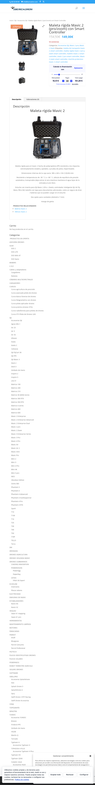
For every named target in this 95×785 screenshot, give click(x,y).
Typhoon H (15, 742)
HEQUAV (13, 611)
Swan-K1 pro (16, 617)
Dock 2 (13, 363)
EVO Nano (15, 259)
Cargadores (15, 272)
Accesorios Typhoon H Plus (23, 751)
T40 (12, 530)
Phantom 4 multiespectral (21, 498)
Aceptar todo (55, 775)
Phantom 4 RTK (17, 505)
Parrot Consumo (17, 645)
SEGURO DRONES (16, 669)
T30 (12, 526)
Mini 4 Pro (15, 466)
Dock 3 (13, 366)
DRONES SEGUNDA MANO (20, 558)
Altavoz (14, 338)
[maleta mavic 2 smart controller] (22, 66)
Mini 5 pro (15, 473)
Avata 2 (14, 345)
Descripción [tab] (16, 99)
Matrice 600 (15, 413)
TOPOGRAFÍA (14, 708)
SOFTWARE (14, 673)
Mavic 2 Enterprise (18, 416)
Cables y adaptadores (18, 270)
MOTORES (13, 628)
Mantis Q (14, 735)
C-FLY (12, 266)
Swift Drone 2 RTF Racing (21, 697)
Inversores (15, 587)
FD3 (12, 683)
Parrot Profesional (18, 648)
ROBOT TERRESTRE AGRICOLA (21, 666)
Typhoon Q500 (16, 758)
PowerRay (17, 574)
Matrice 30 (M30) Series (20, 395)
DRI (11, 547)
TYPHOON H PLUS (18, 748)
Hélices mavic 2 (21, 212)
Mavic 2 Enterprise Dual (20, 423)
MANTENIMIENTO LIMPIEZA (20, 624)
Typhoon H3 (16, 755)
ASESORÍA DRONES (17, 242)
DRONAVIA (14, 551)
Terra (13, 544)
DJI (15, 20)
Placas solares (16, 590)
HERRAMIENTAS (16, 621)
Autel (12, 246)
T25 (12, 523)
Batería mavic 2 (21, 209)
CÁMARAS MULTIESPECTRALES (21, 279)
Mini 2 (13, 459)
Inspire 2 (14, 374)
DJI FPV (13, 356)
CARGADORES (15, 283)
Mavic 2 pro (74, 45)
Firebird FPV (16, 725)
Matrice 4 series (17, 406)
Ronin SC (14, 607)
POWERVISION (16, 568)
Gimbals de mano (18, 370)
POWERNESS (14, 662)
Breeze (14, 721)
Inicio (11, 20)
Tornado (14, 739)
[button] (90, 756)
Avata (13, 342)
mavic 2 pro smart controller (68, 56)
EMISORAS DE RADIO (18, 597)
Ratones (14, 276)
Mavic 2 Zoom (16, 430)
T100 (13, 515)
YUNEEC (13, 715)
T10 (12, 512)
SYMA (12, 704)
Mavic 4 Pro (15, 441)
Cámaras (14, 349)
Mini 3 (13, 462)
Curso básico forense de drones (23, 296)
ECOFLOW (13, 584)
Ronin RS (14, 604)
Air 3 (13, 331)
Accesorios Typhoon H (21, 745)
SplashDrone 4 (17, 690)
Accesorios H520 (19, 765)
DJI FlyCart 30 (16, 352)
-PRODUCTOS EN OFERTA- (20, 238)
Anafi (13, 637)
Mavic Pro (15, 455)
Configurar (84, 775)
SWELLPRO (14, 676)
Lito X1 (13, 381)
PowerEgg (17, 571)
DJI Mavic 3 (15, 359)
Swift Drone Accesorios (20, 700)
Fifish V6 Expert (19, 580)
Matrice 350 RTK (17, 402)
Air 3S (13, 335)
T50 (12, 533)
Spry (13, 693)
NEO (13, 476)
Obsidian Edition (17, 480)
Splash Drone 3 (17, 686)
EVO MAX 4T (16, 255)
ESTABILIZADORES (16, 601)
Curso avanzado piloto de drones (24, 293)
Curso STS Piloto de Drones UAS (23, 314)
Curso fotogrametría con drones (23, 300)
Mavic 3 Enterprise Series (21, 434)
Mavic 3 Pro (15, 437)
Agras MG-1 (15, 324)
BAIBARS (13, 263)
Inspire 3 (14, 377)
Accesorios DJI (22, 20)
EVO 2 (13, 248)
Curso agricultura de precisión (23, 289)
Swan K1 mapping (18, 613)
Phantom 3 (15, 487)
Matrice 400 (15, 409)
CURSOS (13, 286)
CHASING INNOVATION (20, 564)
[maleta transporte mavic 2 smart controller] (22, 80)
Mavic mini (15, 452)
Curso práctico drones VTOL (22, 307)
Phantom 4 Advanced (19, 494)
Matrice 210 (15, 391)
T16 (12, 519)
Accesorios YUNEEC (18, 717)
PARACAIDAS (14, 631)
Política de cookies (22, 780)
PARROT (13, 635)
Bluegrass (15, 641)
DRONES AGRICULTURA (18, 554)
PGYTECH (13, 652)
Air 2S (13, 327)
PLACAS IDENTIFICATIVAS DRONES (23, 655)
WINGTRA (13, 711)
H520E (13, 732)
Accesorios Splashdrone (20, 679)
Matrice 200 (15, 388)
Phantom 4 (15, 491)
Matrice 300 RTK (17, 398)
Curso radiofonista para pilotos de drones (27, 311)
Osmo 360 (15, 483)
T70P (13, 537)
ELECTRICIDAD (15, 594)
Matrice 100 (15, 384)
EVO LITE (14, 252)
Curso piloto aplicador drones (22, 303)
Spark (13, 508)
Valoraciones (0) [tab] (32, 99)
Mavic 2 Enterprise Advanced (22, 420)
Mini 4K (14, 469)
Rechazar (70, 775)
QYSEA (13, 578)
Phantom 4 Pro (17, 501)
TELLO (13, 540)
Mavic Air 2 (15, 448)
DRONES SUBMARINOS (18, 562)
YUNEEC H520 (16, 762)
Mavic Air (14, 444)
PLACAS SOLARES (16, 659)
